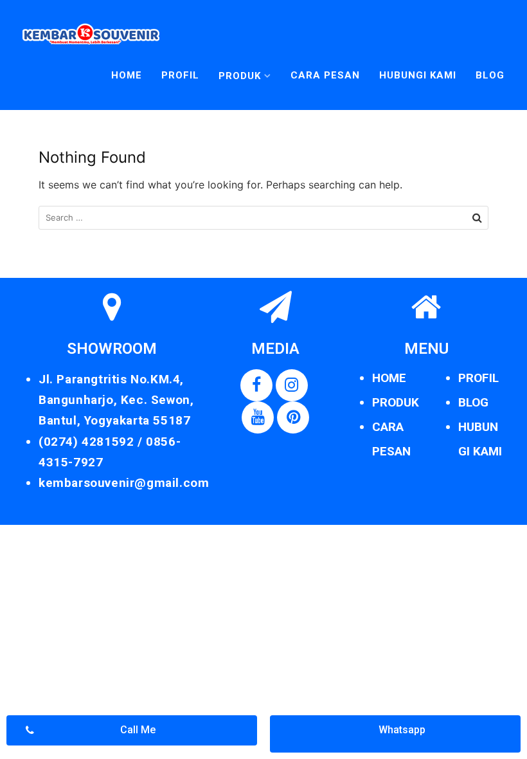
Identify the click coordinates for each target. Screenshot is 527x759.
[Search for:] (263, 218)
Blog (490, 75)
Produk (240, 76)
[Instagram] (292, 385)
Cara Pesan (325, 75)
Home (126, 75)
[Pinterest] (293, 417)
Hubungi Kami (417, 75)
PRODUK (395, 402)
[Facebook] (256, 385)
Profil (180, 75)
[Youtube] (258, 417)
